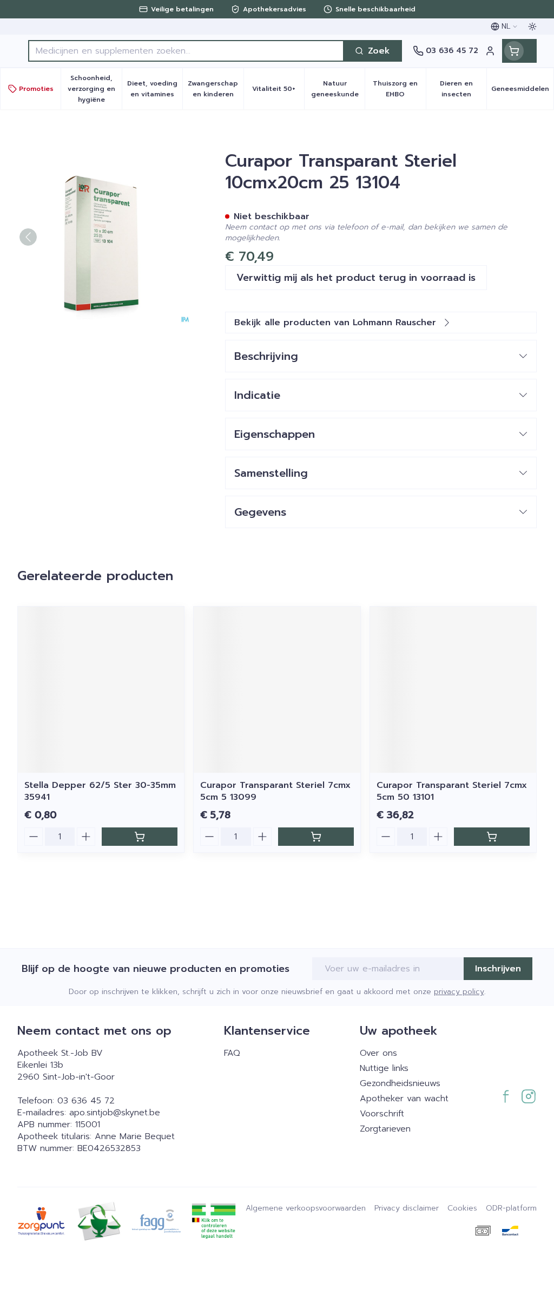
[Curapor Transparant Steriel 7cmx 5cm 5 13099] (277, 690)
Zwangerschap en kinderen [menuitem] (215, 88)
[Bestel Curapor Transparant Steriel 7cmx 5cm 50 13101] (492, 836)
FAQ (232, 1053)
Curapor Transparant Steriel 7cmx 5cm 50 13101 (452, 791)
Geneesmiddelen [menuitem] (522, 91)
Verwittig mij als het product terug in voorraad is (356, 277)
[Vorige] (28, 237)
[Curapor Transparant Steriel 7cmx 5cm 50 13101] (453, 690)
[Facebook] (506, 1096)
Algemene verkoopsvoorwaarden (306, 1208)
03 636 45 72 (86, 1100)
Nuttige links (384, 1068)
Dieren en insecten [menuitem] (463, 88)
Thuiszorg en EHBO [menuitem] (399, 88)
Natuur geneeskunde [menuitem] (338, 88)
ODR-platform (511, 1208)
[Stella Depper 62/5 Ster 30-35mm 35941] (101, 690)
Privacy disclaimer (406, 1208)
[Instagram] (528, 1096)
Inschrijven (498, 968)
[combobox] (186, 51)
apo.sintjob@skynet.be (114, 1112)
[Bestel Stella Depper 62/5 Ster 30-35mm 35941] (139, 836)
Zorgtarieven (385, 1129)
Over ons (378, 1053)
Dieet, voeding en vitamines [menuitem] (154, 88)
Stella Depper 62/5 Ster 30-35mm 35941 (100, 791)
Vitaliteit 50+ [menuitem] (278, 91)
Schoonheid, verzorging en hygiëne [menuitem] (94, 88)
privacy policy (459, 991)
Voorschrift (382, 1114)
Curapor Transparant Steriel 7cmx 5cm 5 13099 (275, 791)
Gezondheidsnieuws (400, 1083)
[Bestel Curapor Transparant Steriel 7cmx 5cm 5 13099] (316, 836)
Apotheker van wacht (404, 1098)
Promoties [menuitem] (36, 89)
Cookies (462, 1208)
